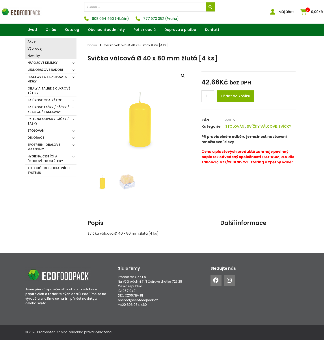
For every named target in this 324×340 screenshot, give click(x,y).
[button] (183, 76)
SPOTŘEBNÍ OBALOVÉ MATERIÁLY (44, 146)
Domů (92, 45)
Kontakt (212, 29)
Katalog (72, 29)
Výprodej (35, 48)
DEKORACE (36, 137)
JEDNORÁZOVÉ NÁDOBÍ (45, 69)
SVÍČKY (284, 126)
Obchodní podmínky (106, 29)
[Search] (210, 6)
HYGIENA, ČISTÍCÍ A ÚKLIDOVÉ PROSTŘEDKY (45, 158)
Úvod (32, 29)
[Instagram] (229, 280)
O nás (51, 29)
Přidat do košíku (235, 96)
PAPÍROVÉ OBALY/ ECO (45, 100)
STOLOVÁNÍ (36, 130)
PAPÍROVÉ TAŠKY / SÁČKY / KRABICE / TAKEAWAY (48, 109)
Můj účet (286, 11)
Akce (31, 41)
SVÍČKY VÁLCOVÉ (262, 126)
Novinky (34, 55)
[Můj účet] (272, 12)
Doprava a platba (180, 29)
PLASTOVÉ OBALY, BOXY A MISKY (47, 79)
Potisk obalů (145, 29)
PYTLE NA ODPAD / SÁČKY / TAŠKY (48, 121)
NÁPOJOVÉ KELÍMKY (43, 62)
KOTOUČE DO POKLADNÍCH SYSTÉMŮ (49, 170)
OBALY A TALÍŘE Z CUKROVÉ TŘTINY (49, 90)
